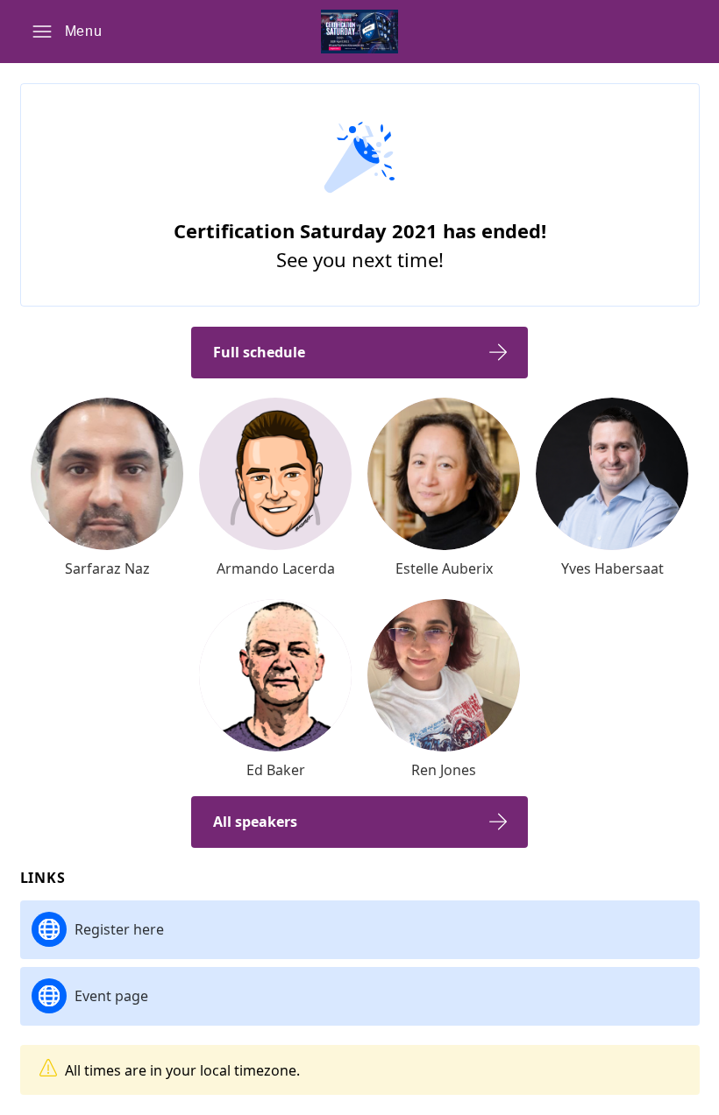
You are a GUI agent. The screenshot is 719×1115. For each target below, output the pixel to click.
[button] (67, 31)
